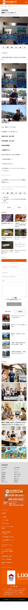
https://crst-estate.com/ (6, 175)
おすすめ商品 (16, 467)
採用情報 (3, 478)
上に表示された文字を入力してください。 (14, 299)
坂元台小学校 (20, 199)
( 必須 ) (5, 272)
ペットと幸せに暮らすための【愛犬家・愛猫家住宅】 (7, 551)
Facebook (14, 586)
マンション (16, 471)
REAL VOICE (5, 523)
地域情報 (3, 474)
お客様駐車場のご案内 (6, 556)
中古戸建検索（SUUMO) (8, 536)
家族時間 (3, 476)
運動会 (24, 199)
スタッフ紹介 (5, 520)
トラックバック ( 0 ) (14, 263)
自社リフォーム (4, 481)
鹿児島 (4, 200)
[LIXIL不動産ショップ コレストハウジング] (9, 2)
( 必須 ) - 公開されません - (9, 276)
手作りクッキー (17, 476)
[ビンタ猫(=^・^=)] (20, 207)
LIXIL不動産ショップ (7, 199)
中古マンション (17, 472)
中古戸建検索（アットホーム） (8, 540)
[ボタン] (7, 207)
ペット (2, 471)
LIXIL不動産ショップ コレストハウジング (11, 599)
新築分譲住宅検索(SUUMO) (6, 533)
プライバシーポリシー (6, 567)
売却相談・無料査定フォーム (7, 563)
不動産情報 (3, 472)
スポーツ (3, 469)
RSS (16, 586)
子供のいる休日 (17, 474)
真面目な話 (16, 480)
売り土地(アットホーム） (7, 545)
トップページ (4, 510)
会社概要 (3, 513)
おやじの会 (14, 199)
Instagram (11, 586)
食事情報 (16, 481)
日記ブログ (16, 478)
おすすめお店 (4, 467)
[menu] (26, 2)
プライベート (4, 10)
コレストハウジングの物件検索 (7, 527)
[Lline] (12, 47)
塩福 (7, 197)
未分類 (2, 480)
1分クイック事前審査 (6, 559)
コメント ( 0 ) (14, 260)
